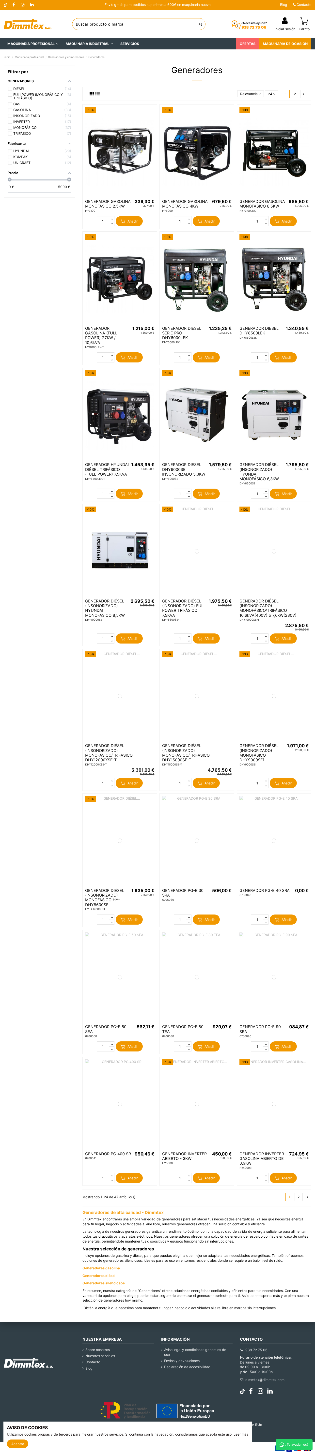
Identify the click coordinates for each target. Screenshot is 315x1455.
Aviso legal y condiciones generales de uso (195, 1352)
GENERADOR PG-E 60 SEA (105, 1029)
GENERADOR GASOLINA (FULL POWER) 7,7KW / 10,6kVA (101, 335)
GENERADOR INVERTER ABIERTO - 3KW (184, 1156)
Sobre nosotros (97, 1350)
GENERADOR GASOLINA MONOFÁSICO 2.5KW (108, 204)
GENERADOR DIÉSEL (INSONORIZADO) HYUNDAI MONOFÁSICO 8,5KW (105, 608)
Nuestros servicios (100, 1356)
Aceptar (17, 1444)
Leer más (241, 1434)
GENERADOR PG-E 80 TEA (183, 1029)
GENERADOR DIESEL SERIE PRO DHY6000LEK (181, 333)
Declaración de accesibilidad (187, 1367)
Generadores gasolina (101, 1268)
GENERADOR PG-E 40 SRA (264, 890)
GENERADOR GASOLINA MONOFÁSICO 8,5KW (262, 204)
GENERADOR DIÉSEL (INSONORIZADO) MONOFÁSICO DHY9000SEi (259, 752)
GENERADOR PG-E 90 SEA (260, 1029)
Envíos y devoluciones (182, 1361)
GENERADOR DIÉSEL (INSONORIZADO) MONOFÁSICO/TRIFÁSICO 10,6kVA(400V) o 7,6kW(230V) (268, 608)
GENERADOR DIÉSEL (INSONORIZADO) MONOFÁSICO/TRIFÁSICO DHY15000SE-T (186, 752)
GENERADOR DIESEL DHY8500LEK (259, 330)
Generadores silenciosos (103, 1283)
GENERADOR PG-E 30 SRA (183, 893)
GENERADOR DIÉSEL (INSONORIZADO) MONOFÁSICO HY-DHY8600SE (104, 897)
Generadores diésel (98, 1276)
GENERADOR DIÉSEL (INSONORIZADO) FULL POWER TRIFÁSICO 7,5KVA (184, 608)
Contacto (303, 4)
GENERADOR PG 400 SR (108, 1153)
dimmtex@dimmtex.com (264, 1380)
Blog (283, 4)
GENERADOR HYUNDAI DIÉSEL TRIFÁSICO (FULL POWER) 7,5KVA (107, 469)
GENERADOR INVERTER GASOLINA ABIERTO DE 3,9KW (261, 1158)
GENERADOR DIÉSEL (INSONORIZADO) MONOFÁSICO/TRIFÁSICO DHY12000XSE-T (109, 752)
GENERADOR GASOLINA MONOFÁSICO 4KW (185, 204)
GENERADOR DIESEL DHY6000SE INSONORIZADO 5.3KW (183, 469)
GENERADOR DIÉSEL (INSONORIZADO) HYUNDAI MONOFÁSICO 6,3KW (259, 471)
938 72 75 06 (256, 1350)
